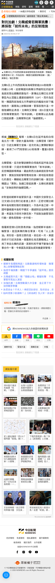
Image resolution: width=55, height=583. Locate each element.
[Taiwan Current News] (36, 2)
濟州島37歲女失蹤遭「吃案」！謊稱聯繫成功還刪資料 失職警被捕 (10, 388)
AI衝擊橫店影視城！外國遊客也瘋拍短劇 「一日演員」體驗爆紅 (44, 409)
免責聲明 (20, 538)
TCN (53, 11)
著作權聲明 (44, 538)
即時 (24, 6)
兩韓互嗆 (34, 346)
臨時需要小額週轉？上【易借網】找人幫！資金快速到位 (44, 459)
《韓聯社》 (13, 137)
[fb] (17, 552)
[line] (30, 552)
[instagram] (23, 552)
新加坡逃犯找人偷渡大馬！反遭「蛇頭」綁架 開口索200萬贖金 (40, 508)
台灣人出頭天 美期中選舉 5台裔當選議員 (27, 387)
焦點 (17, 6)
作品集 (45, 318)
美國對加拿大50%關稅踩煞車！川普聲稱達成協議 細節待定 (10, 459)
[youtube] (36, 552)
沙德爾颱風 (7, 6)
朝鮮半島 (8, 346)
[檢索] (46, 2)
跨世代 (43, 11)
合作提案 (38, 542)
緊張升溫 (21, 346)
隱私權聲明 (31, 538)
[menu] (53, 6)
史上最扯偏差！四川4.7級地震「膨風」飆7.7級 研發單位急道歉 (14, 437)
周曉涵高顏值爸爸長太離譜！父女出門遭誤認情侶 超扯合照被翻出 (27, 480)
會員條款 (17, 542)
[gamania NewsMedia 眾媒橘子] (27, 563)
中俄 (46, 346)
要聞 (31, 6)
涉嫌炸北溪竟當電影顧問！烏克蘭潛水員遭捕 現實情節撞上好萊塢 (44, 480)
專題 (37, 6)
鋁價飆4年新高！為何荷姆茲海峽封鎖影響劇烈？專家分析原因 (27, 409)
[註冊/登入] (51, 2)
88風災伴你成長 (27, 11)
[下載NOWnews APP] (41, 2)
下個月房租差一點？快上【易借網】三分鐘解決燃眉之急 (40, 437)
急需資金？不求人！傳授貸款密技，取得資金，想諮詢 (44, 388)
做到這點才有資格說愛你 (10, 409)
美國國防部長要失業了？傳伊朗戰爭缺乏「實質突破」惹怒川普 (27, 459)
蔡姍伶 (11, 30)
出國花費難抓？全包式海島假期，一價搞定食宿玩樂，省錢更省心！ (10, 482)
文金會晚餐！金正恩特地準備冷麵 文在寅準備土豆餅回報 (14, 508)
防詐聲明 (10, 538)
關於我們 (27, 542)
